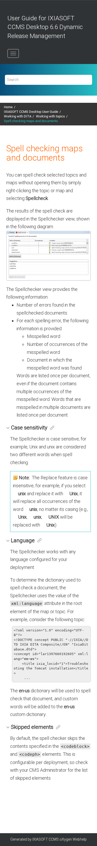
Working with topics (50, 116)
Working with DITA (17, 116)
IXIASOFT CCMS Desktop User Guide (31, 112)
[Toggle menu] (13, 53)
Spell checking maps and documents (31, 121)
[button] (8, 427)
